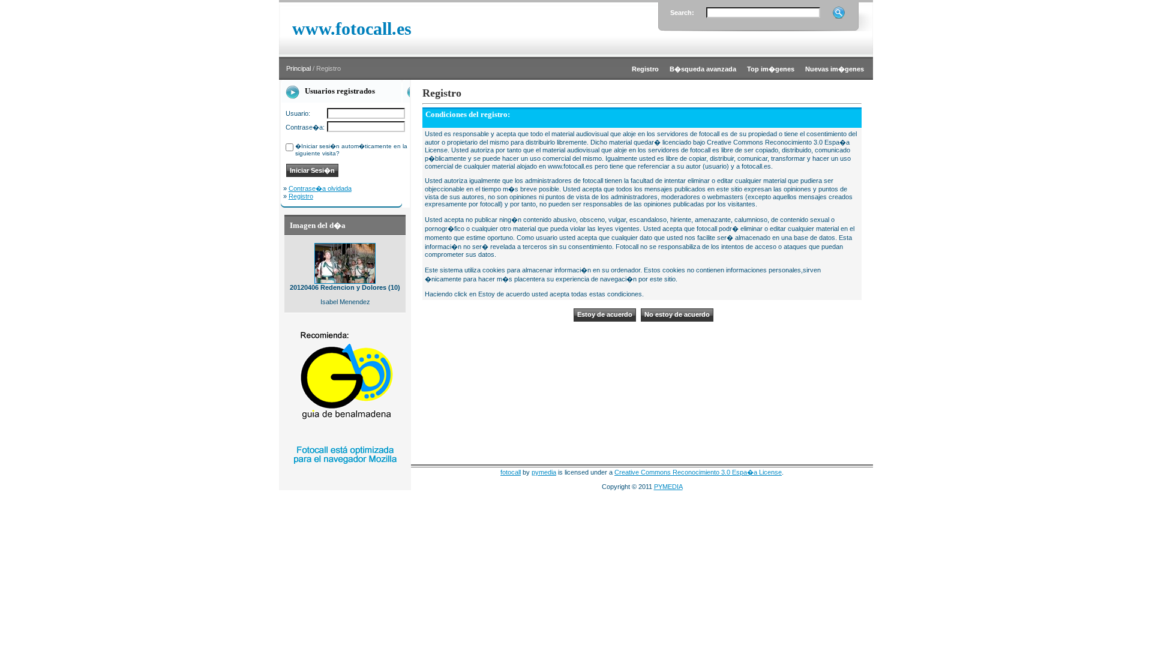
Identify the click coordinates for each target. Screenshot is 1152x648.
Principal (298, 68)
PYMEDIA (668, 486)
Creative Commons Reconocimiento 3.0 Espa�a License (698, 472)
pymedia (544, 472)
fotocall (510, 472)
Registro (301, 196)
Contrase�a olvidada (320, 188)
